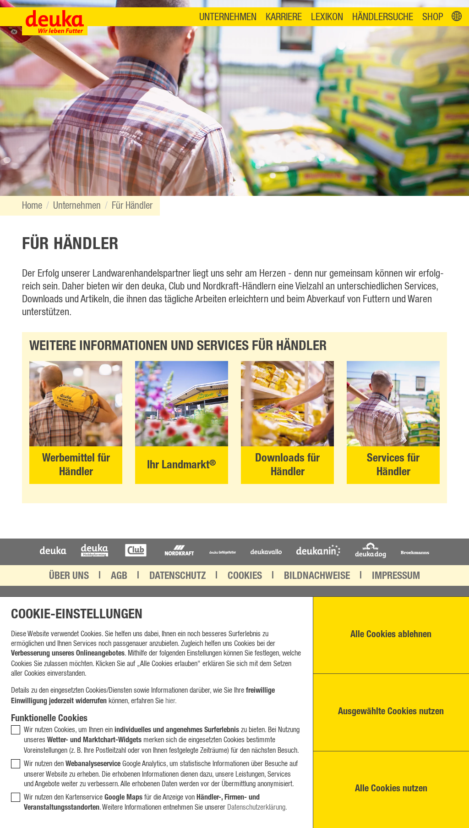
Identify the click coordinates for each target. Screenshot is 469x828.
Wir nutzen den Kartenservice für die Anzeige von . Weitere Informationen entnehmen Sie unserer (155, 803)
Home (32, 206)
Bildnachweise (317, 577)
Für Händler (132, 206)
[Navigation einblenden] (456, 16)
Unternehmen (227, 17)
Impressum (396, 577)
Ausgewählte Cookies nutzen (391, 712)
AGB (119, 577)
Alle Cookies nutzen (391, 789)
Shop (432, 17)
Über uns (69, 577)
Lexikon (327, 17)
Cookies (245, 577)
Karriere (284, 17)
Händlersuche (382, 17)
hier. (171, 701)
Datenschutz (177, 577)
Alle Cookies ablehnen (390, 635)
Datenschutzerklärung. (257, 807)
